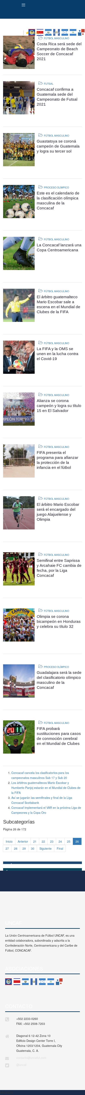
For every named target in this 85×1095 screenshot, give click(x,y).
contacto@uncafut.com (31, 1058)
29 (24, 848)
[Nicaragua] (50, 981)
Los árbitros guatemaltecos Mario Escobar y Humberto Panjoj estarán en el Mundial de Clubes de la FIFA (45, 788)
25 (68, 841)
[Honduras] (42, 981)
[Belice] (8, 981)
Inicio (9, 841)
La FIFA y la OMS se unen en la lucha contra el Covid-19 (57, 354)
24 (60, 841)
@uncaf (21, 1065)
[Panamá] (59, 981)
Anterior (23, 841)
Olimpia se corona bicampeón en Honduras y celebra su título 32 (59, 621)
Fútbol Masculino (56, 38)
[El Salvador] (25, 981)
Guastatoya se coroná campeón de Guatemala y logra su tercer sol (58, 146)
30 (32, 848)
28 (15, 848)
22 (43, 841)
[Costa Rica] (17, 981)
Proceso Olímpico (56, 187)
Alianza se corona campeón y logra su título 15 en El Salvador (59, 405)
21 (35, 841)
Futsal (48, 83)
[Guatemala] (34, 981)
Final (60, 848)
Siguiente (45, 848)
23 (51, 841)
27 (7, 848)
